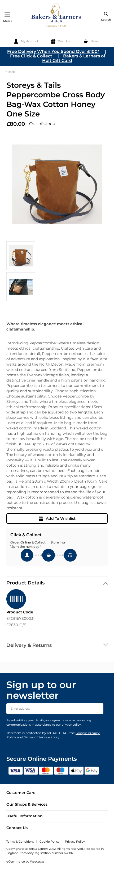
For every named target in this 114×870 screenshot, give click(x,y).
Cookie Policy (49, 841)
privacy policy (71, 724)
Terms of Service (37, 737)
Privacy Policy (75, 841)
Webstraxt (37, 861)
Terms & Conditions (20, 841)
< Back (10, 72)
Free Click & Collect (31, 55)
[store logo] (56, 16)
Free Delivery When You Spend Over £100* (53, 51)
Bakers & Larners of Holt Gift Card (73, 58)
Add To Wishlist (61, 518)
